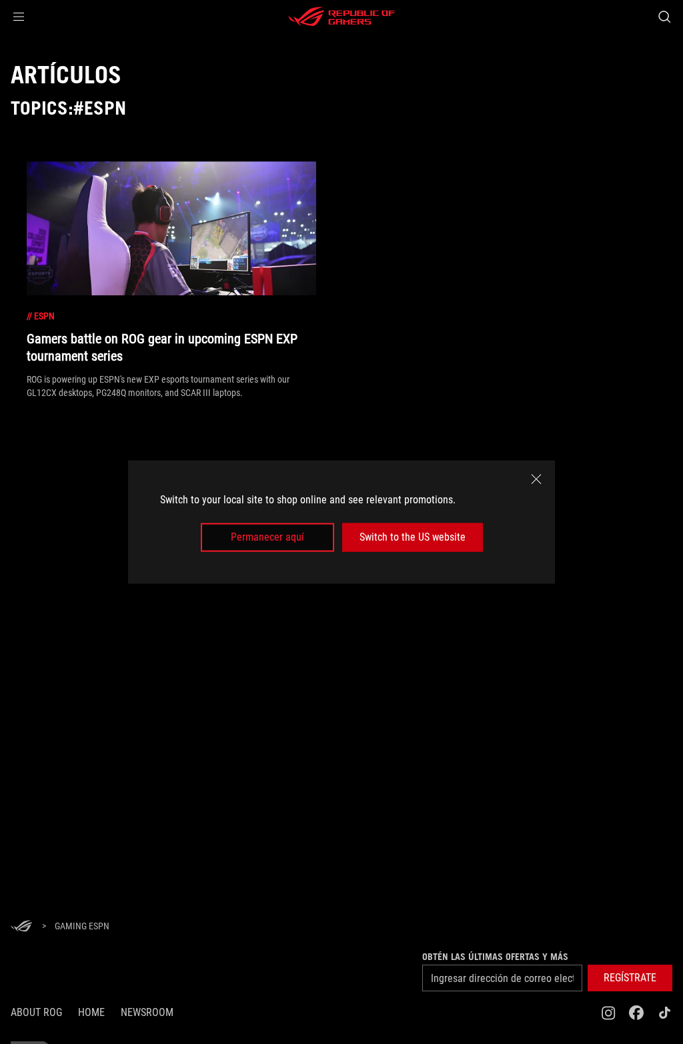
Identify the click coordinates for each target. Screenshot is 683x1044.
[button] (19, 17)
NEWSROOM (147, 1012)
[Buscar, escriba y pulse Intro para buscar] (664, 16)
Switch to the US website (413, 537)
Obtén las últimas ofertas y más (495, 956)
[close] (536, 479)
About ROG (36, 1012)
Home (91, 1012)
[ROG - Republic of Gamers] (341, 17)
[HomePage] (21, 927)
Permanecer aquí (267, 537)
